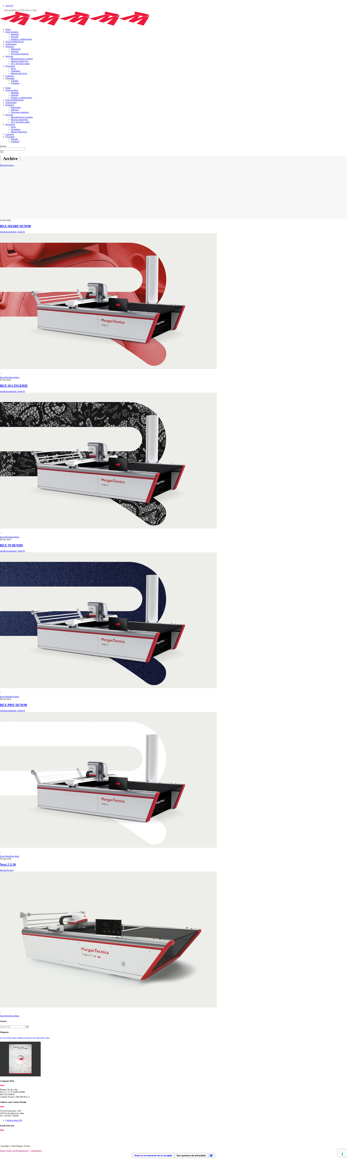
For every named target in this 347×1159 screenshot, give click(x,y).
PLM (34, 1038)
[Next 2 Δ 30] (108, 1006)
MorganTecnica (6, 165)
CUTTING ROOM (10, 1038)
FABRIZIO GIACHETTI (24, 1038)
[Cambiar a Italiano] (15, 83)
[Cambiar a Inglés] (14, 81)
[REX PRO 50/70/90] (108, 847)
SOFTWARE (40, 1038)
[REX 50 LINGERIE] (108, 528)
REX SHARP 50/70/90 (15, 226)
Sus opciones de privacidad (191, 1155)
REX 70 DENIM (11, 545)
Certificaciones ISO (13, 1120)
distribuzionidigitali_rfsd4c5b (12, 232)
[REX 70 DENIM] (108, 687)
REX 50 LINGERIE (14, 385)
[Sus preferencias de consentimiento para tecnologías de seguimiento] (342, 1154)
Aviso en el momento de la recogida (153, 1155)
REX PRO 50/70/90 (13, 705)
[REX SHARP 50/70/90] (108, 368)
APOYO (9, 6)
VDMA (47, 1038)
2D (1, 1038)
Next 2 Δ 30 (8, 864)
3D (3, 1038)
